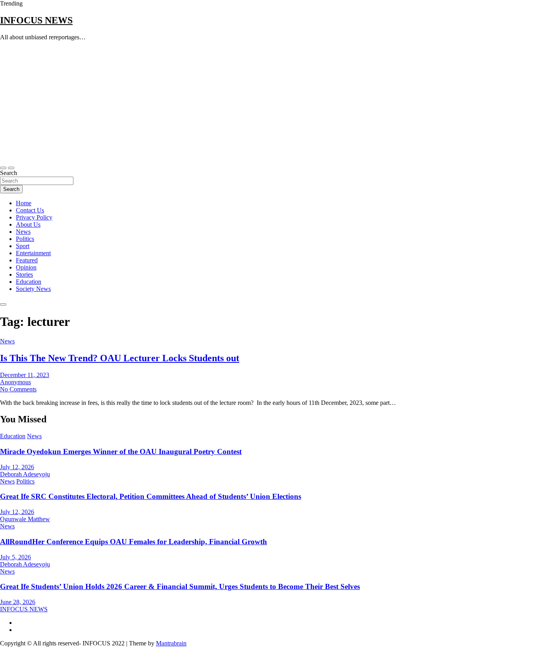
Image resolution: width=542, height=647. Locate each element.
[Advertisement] (271, 102)
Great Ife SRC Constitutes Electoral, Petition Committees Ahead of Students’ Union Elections (150, 496)
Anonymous (15, 382)
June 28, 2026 (17, 602)
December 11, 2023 (24, 375)
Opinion (26, 267)
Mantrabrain (171, 643)
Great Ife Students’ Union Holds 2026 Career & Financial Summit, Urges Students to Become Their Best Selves (180, 586)
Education (28, 281)
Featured (27, 260)
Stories (24, 274)
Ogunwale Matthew (25, 519)
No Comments (18, 389)
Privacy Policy (34, 217)
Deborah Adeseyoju (25, 474)
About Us (28, 224)
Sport (22, 246)
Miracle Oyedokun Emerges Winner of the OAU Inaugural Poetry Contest (121, 451)
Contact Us (30, 210)
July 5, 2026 (15, 557)
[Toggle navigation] (3, 168)
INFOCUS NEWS (36, 20)
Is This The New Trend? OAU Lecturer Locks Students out (119, 358)
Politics (25, 238)
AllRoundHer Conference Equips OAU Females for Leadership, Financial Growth (133, 541)
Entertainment (33, 253)
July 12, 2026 (17, 467)
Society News (33, 288)
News (23, 231)
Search (8, 172)
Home (23, 203)
